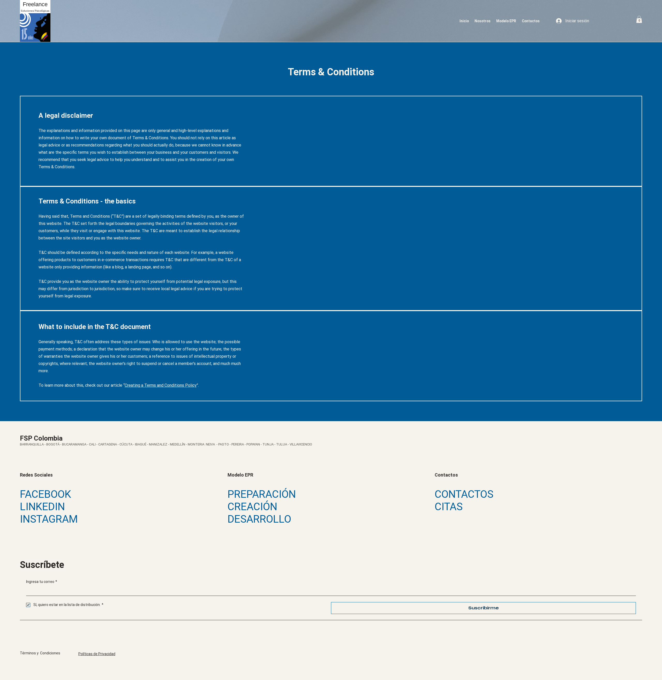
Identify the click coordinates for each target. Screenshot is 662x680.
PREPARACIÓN (262, 494)
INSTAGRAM (49, 519)
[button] (639, 19)
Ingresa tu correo (41, 582)
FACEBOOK (45, 494)
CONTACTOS (464, 494)
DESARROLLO (259, 519)
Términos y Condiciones (40, 653)
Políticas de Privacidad (96, 654)
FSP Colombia (41, 438)
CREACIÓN (252, 506)
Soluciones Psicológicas (35, 10)
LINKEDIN (42, 506)
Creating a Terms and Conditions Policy (161, 385)
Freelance (35, 4)
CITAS (449, 506)
